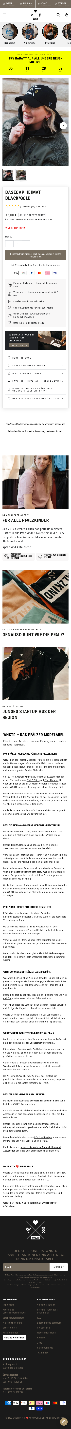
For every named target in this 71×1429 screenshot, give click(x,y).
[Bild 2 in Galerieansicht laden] (21, 175)
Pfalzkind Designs (43, 1137)
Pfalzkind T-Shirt (27, 926)
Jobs (39, 1342)
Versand (19, 219)
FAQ (39, 1317)
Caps (35, 845)
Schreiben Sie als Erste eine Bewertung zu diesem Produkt (35, 431)
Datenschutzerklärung (14, 1317)
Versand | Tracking (46, 1304)
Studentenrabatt (45, 1347)
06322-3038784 (15, 1392)
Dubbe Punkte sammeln (49, 1322)
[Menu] (4, 15)
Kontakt (41, 1337)
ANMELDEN (58, 1267)
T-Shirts (14, 845)
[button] (58, 15)
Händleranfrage (10, 1332)
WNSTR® (17, 1418)
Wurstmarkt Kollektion (14, 1066)
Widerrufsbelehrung (12, 1322)
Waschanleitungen (46, 1332)
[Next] (63, 125)
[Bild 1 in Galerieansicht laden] (8, 175)
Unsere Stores (10, 1327)
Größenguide (43, 1327)
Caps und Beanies (12, 783)
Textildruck (42, 1352)
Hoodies (23, 845)
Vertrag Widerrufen (14, 1337)
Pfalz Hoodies (51, 780)
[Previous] (7, 125)
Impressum (8, 1304)
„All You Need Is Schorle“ (20, 1004)
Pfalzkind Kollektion (41, 810)
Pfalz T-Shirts (33, 780)
